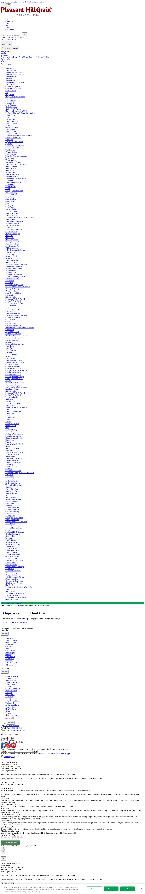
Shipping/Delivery (12, 682)
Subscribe (33, 751)
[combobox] (11, 35)
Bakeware (9, 644)
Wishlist (46, 57)
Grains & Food (10, 642)
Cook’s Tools (10, 651)
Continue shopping (11, 49)
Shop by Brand (10, 707)
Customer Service (11, 676)
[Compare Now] (3, 849)
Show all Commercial (13, 571)
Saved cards (5, 59)
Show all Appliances (12, 70)
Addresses (40, 57)
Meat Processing (11, 640)
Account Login (10, 678)
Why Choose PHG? (12, 701)
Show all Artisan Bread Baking (16, 164)
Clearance (9, 21)
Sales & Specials (11, 663)
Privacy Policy (45, 753)
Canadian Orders (14, 716)
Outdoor (8, 655)
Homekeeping (10, 653)
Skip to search (21, 2)
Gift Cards (9, 665)
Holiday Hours (10, 680)
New (7, 25)
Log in (3, 53)
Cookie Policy (35, 892)
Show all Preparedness (13, 528)
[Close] (2, 759)
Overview (4, 57)
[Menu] (8, 5)
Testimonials (9, 703)
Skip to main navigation (35, 2)
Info (6, 19)
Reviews (32, 57)
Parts (7, 27)
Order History (24, 57)
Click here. (21, 37)
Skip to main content (8, 2)
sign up (5, 55)
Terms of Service (60, 753)
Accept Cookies (127, 889)
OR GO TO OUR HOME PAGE (15, 623)
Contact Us (12, 39)
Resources (9, 697)
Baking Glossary (11, 699)
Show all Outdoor (11, 489)
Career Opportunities (12, 689)
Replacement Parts (12, 705)
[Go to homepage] (26, 15)
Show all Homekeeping (13, 458)
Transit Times (10, 684)
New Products (10, 709)
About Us (4, 39)
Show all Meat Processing (14, 195)
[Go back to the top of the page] (3, 852)
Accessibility (10, 718)
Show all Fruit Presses (13, 183)
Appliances (9, 638)
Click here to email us (11, 726)
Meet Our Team (11, 691)
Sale (6, 23)
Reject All (111, 889)
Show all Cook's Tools (13, 360)
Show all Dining (11, 430)
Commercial (9, 659)
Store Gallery (10, 695)
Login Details (13, 57)
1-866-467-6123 (16, 728)
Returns (8, 687)
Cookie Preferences (10, 842)
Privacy (8, 713)
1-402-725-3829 (19, 730)
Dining (7, 649)
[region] (72, 889)
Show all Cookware (12, 313)
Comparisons (10, 30)
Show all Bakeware (12, 260)
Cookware (9, 646)
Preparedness (10, 657)
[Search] (24, 34)
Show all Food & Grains (14, 221)
